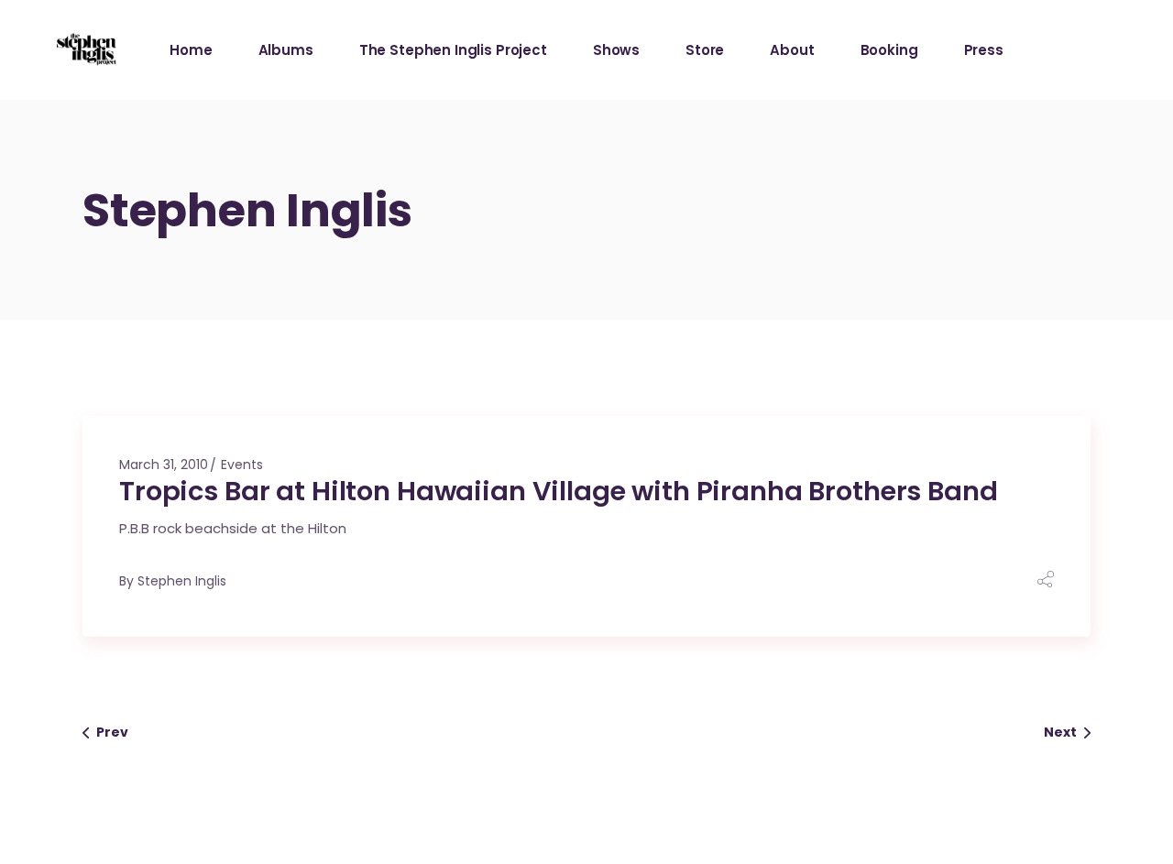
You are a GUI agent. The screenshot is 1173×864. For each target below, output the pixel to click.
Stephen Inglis (181, 581)
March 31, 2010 (163, 464)
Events (242, 464)
